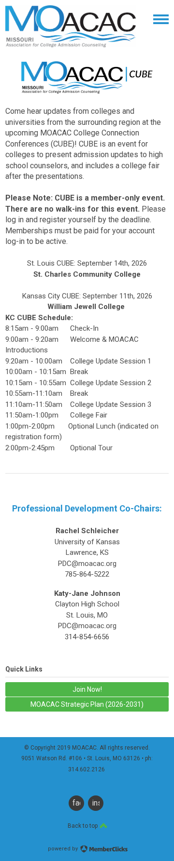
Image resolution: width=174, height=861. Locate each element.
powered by (63, 849)
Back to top (83, 825)
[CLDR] (70, 44)
